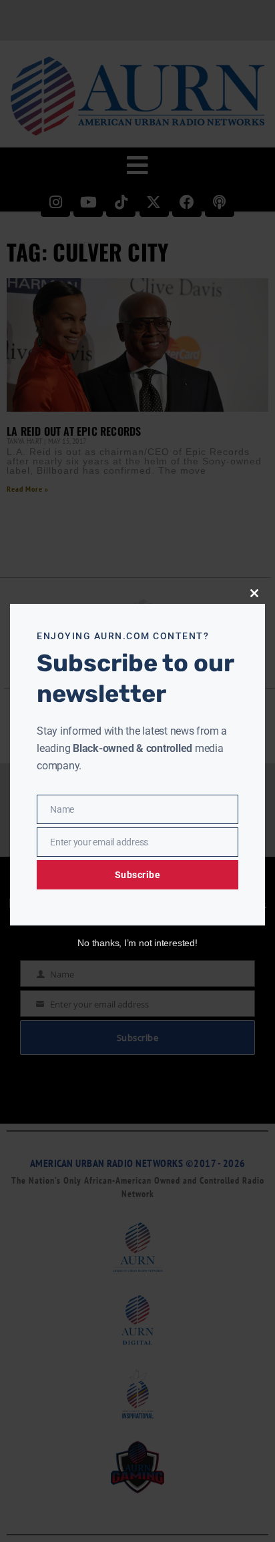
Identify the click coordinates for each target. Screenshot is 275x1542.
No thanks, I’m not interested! (137, 942)
